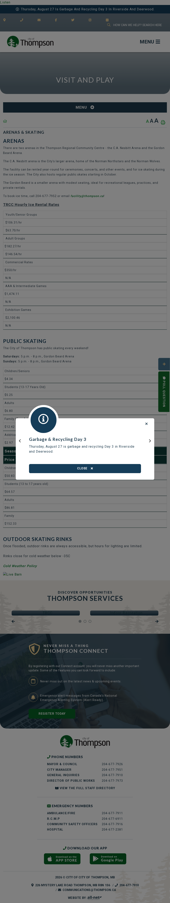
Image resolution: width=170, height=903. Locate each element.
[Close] (146, 424)
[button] (20, 443)
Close (82, 468)
